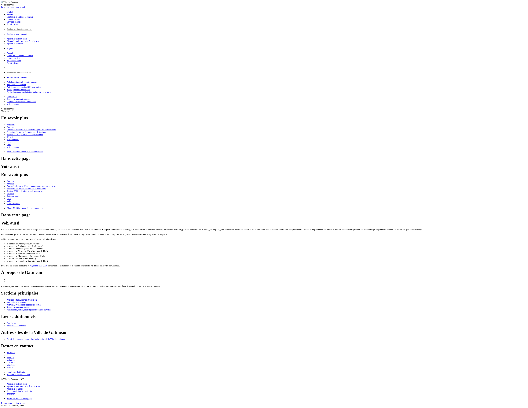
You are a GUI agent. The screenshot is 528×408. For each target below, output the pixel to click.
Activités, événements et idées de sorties (24, 87)
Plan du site (12, 323)
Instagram (11, 360)
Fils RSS (10, 367)
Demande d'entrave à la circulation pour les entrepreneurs (31, 129)
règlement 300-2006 (38, 266)
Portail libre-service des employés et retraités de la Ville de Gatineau (36, 339)
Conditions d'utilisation (17, 372)
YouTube (11, 365)
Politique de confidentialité (18, 374)
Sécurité (10, 137)
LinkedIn (11, 362)
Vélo (9, 144)
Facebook (11, 352)
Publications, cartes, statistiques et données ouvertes (29, 92)
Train (9, 142)
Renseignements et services (18, 89)
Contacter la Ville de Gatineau (20, 17)
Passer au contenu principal (13, 7)
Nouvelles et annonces (16, 84)
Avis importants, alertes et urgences (22, 82)
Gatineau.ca (12, 96)
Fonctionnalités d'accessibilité (19, 391)
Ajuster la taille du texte (17, 39)
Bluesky (10, 357)
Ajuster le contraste (15, 44)
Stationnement (13, 139)
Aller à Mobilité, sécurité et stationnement (25, 151)
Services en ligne (14, 22)
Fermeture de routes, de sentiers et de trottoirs (26, 132)
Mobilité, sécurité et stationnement (21, 101)
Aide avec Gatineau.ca (16, 326)
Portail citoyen (13, 24)
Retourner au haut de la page (19, 398)
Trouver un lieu (13, 19)
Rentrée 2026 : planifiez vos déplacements (25, 134)
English (10, 12)
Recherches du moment (17, 34)
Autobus (10, 127)
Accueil (10, 14)
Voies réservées (13, 104)
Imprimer (11, 394)
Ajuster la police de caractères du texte (23, 41)
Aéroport (10, 125)
